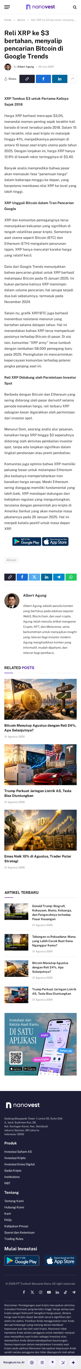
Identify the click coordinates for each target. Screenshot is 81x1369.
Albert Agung (25, 66)
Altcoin (11, 560)
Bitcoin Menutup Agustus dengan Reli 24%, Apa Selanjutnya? (50, 967)
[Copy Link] (27, 79)
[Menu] (7, 7)
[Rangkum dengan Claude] (52, 1362)
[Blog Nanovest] (40, 7)
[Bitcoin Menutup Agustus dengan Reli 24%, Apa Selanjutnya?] (40, 699)
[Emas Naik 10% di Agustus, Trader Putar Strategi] (40, 830)
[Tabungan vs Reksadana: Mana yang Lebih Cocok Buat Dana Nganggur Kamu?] (16, 942)
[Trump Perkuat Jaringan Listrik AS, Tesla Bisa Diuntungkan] (40, 764)
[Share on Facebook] (43, 79)
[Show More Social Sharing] (72, 79)
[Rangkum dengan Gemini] (73, 1362)
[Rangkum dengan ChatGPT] (31, 1362)
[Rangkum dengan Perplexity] (42, 1362)
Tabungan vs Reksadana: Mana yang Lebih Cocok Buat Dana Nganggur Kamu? (54, 941)
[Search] (74, 7)
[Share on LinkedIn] (59, 79)
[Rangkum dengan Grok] (63, 1362)
